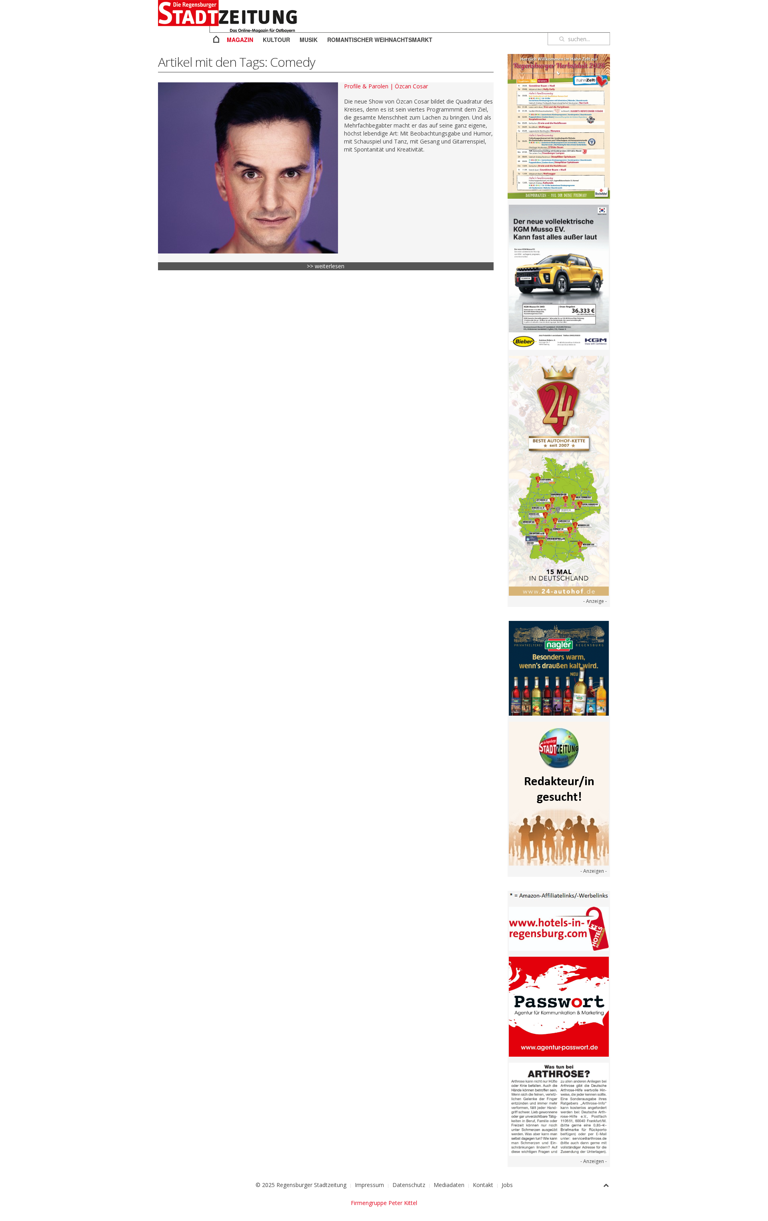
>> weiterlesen (325, 266)
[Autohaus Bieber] (559, 277)
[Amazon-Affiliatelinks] (559, 895)
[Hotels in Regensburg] (559, 928)
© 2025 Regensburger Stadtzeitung (301, 1185)
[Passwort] (559, 1006)
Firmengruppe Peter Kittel (384, 1203)
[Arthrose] (559, 1108)
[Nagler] (559, 667)
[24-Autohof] (559, 475)
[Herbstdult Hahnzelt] (559, 126)
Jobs (507, 1185)
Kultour (276, 40)
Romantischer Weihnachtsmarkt (379, 40)
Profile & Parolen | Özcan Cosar (386, 86)
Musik (309, 40)
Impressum (369, 1185)
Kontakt (483, 1185)
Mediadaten (449, 1185)
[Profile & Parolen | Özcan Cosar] (248, 167)
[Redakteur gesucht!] (559, 792)
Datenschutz (408, 1185)
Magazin (240, 40)
